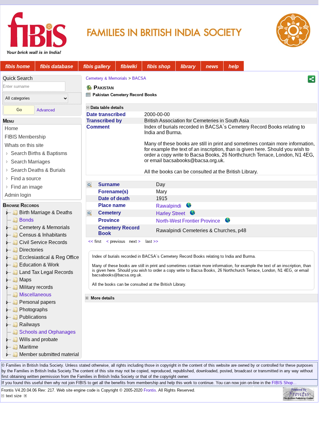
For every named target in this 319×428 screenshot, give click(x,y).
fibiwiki (129, 66)
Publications (33, 317)
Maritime (28, 347)
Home (11, 128)
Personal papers (37, 302)
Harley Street (170, 213)
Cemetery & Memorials (44, 227)
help (234, 66)
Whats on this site (24, 145)
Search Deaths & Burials (37, 170)
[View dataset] (88, 94)
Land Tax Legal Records (46, 272)
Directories (31, 249)
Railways (29, 324)
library (188, 66)
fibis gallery (96, 66)
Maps (25, 279)
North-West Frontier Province (188, 220)
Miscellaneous (35, 294)
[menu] (41, 162)
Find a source (25, 178)
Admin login (18, 195)
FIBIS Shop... (284, 382)
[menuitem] (42, 129)
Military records (36, 287)
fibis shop (158, 66)
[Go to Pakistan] (89, 87)
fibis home (17, 66)
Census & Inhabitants (43, 235)
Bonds (26, 220)
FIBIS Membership (25, 136)
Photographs (33, 309)
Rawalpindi (168, 206)
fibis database (56, 66)
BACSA (139, 78)
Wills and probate (38, 339)
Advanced (46, 109)
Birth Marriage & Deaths (45, 212)
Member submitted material (49, 354)
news (212, 66)
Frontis (150, 390)
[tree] (42, 283)
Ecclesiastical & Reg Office (49, 257)
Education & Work (39, 264)
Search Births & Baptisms (38, 153)
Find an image (26, 187)
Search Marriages (30, 161)
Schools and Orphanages (47, 332)
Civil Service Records (43, 242)
